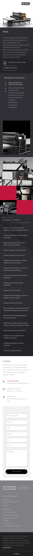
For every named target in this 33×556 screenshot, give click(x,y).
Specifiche (7, 220)
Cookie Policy (7, 547)
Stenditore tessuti (7, 509)
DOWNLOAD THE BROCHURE (17, 62)
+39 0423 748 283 (13, 381)
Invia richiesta (16, 471)
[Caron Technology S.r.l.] (9, 3)
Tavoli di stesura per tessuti (10, 512)
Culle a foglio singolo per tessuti (11, 515)
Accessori (16, 220)
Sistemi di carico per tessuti (10, 518)
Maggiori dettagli (10, 68)
